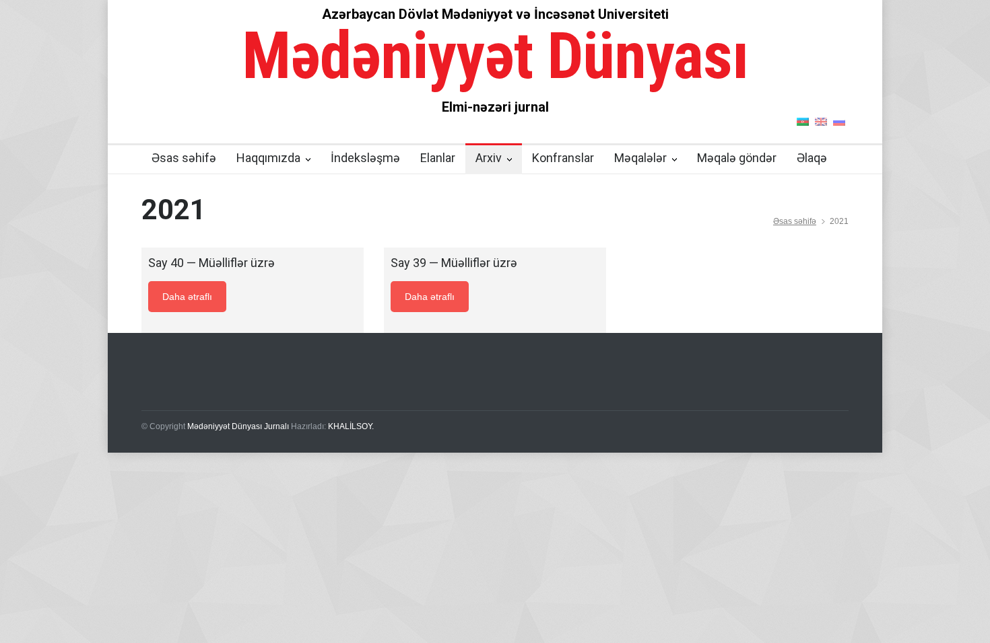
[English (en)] (821, 121)
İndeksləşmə (365, 158)
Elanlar (437, 158)
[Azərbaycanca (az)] (803, 121)
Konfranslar (563, 158)
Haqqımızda (268, 158)
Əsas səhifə (184, 158)
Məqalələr (640, 158)
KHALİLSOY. (351, 426)
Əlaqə (812, 158)
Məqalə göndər (737, 158)
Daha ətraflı (187, 296)
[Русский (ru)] (839, 121)
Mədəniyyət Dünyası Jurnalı (238, 426)
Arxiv (488, 158)
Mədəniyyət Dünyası (495, 55)
